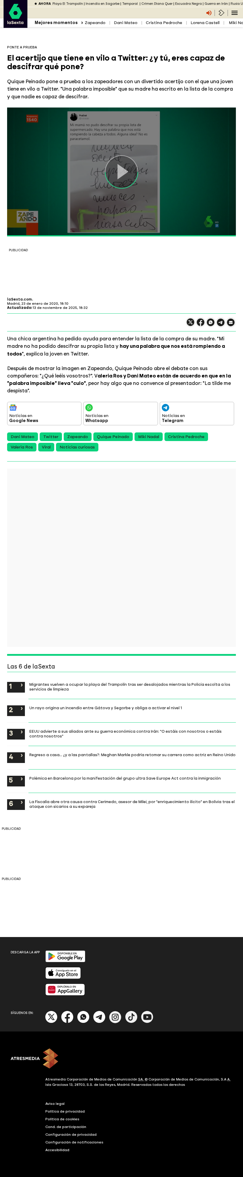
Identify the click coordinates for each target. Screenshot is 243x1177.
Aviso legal (55, 1104)
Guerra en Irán (216, 4)
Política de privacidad (65, 1111)
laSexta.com (19, 299)
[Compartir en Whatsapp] (211, 324)
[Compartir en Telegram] (221, 325)
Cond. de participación (65, 1127)
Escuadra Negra (188, 4)
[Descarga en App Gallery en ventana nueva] (65, 994)
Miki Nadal (148, 436)
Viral (46, 447)
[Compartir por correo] (231, 325)
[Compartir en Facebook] (201, 324)
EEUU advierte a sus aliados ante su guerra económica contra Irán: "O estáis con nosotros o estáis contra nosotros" (125, 733)
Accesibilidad (57, 1150)
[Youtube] (147, 1021)
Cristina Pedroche (164, 22)
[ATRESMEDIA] (121, 1059)
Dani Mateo (126, 22)
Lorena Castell (205, 22)
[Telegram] (99, 1021)
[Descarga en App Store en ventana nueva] (63, 977)
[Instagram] (115, 1021)
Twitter (50, 436)
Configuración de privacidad (71, 1134)
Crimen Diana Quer (156, 4)
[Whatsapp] (83, 1021)
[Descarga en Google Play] (65, 960)
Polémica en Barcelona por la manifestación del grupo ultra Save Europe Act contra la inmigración (125, 778)
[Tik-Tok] (131, 1021)
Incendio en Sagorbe (102, 4)
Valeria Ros (22, 447)
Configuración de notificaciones (74, 1142)
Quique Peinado (113, 436)
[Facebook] (67, 1021)
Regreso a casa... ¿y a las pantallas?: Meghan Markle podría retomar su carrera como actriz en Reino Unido (132, 754)
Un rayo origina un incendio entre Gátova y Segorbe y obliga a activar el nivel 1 (105, 707)
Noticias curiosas (77, 447)
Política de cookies (62, 1119)
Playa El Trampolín (67, 4)
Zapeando (95, 22)
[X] (191, 324)
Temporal (130, 4)
